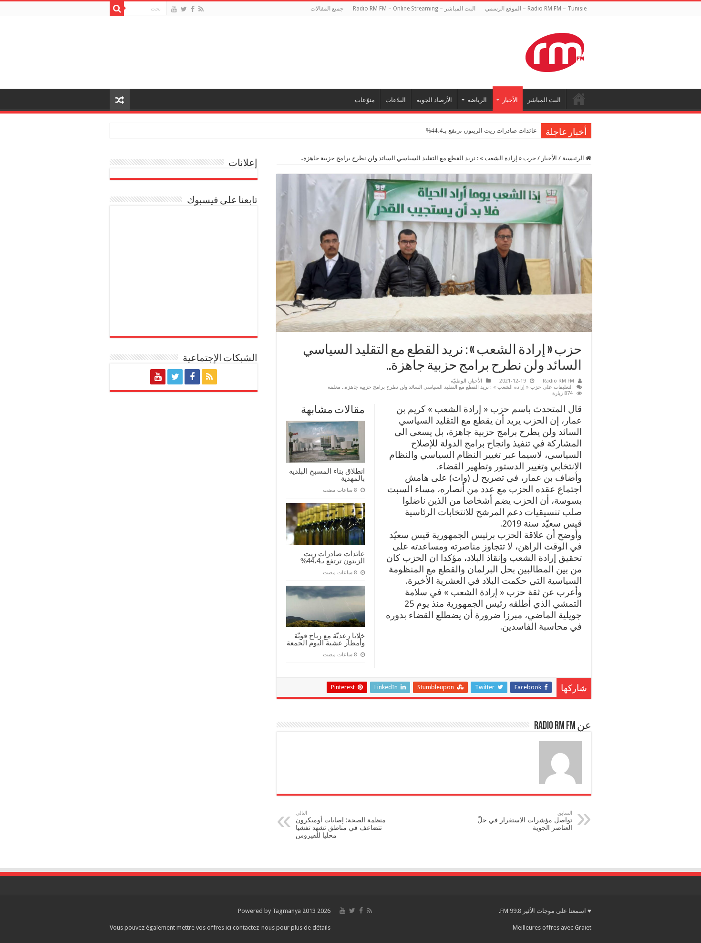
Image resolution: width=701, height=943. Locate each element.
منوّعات (365, 100)
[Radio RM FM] (555, 50)
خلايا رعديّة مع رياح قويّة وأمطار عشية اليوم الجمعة (326, 639)
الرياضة (477, 100)
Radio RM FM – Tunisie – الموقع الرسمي (536, 8)
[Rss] (201, 9)
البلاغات (395, 100)
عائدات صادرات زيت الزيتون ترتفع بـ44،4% (481, 130)
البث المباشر (544, 100)
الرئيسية (574, 158)
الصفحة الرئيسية (579, 99)
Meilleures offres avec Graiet (552, 927)
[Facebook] (193, 9)
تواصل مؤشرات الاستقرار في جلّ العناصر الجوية (524, 820)
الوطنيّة (458, 381)
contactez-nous (254, 927)
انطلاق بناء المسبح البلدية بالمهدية (327, 474)
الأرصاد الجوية (434, 100)
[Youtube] (174, 9)
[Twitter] (184, 9)
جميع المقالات (326, 8)
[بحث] (117, 8)
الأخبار (510, 100)
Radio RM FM (558, 381)
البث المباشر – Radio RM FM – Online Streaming (414, 8)
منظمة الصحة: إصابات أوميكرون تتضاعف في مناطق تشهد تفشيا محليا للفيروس (341, 824)
